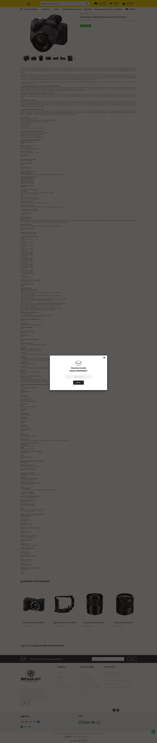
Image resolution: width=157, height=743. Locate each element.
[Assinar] (78, 383)
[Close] (105, 358)
